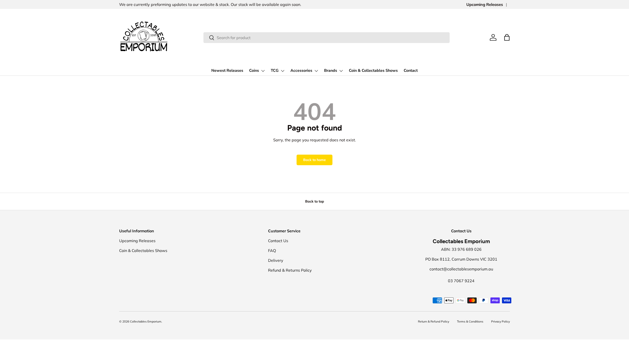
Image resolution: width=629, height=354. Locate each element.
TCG (275, 70)
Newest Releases (227, 70)
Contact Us (278, 240)
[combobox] (326, 37)
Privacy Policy (500, 321)
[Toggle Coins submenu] (263, 71)
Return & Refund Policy (433, 321)
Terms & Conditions (470, 321)
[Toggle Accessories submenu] (316, 71)
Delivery (275, 260)
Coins (254, 70)
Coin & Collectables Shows (373, 70)
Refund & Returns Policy (290, 270)
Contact (411, 70)
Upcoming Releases (484, 4)
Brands (330, 70)
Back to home (314, 160)
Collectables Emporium (145, 321)
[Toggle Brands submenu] (341, 71)
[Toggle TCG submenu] (283, 71)
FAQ (272, 250)
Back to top (314, 201)
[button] (506, 37)
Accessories (301, 70)
